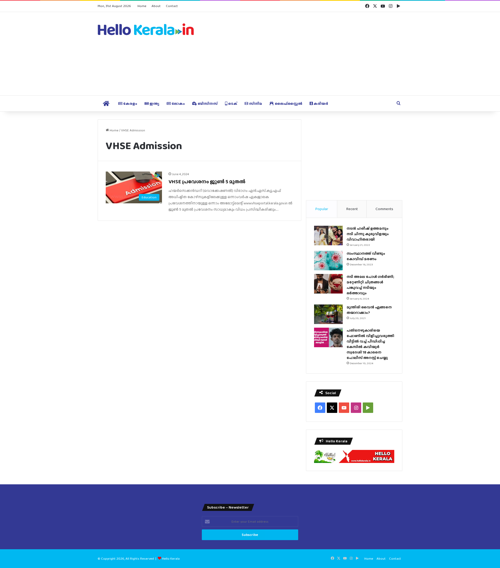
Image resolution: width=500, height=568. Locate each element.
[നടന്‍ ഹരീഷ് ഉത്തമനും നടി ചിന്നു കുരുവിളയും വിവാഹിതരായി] (328, 235)
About (156, 5)
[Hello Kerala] (146, 29)
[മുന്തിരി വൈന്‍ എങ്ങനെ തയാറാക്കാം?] (328, 314)
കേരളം (129, 103)
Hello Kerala (171, 558)
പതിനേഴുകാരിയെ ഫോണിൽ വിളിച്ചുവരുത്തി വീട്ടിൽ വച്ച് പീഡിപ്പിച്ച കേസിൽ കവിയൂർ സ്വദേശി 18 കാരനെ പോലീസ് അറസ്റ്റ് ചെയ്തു (370, 344)
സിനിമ (255, 103)
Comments (384, 209)
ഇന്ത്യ (154, 103)
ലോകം (178, 103)
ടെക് (232, 103)
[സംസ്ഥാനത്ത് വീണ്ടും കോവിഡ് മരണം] (328, 260)
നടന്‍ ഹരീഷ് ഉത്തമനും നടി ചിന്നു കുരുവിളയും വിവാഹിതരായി (368, 234)
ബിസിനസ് (207, 103)
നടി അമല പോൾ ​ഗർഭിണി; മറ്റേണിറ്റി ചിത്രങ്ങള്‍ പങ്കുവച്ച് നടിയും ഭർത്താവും (370, 285)
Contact (172, 5)
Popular (321, 209)
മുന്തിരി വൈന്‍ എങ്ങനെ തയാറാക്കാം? (369, 309)
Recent (352, 209)
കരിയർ (320, 103)
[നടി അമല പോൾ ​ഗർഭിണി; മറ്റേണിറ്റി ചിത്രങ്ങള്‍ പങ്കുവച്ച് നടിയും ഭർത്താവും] (328, 284)
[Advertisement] (302, 53)
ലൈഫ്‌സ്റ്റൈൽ (288, 103)
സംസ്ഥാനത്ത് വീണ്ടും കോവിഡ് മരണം (366, 256)
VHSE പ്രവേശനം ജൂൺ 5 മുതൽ (206, 181)
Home (142, 5)
